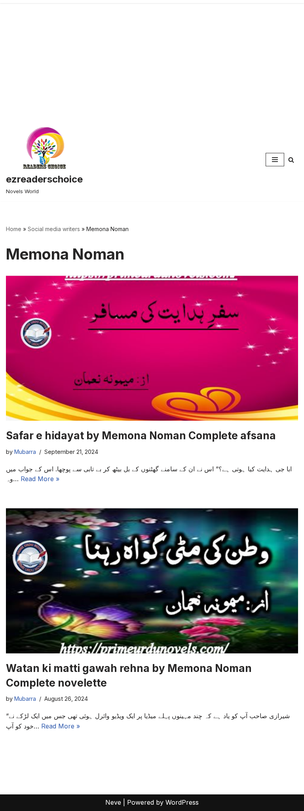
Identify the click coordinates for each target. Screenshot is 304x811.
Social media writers (54, 229)
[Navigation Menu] (275, 159)
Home (13, 229)
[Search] (291, 160)
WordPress (182, 802)
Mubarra (25, 451)
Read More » (40, 479)
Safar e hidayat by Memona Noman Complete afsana (141, 435)
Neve (113, 802)
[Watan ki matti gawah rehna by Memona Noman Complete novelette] (152, 580)
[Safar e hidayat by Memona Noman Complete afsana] (152, 348)
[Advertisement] (152, 59)
